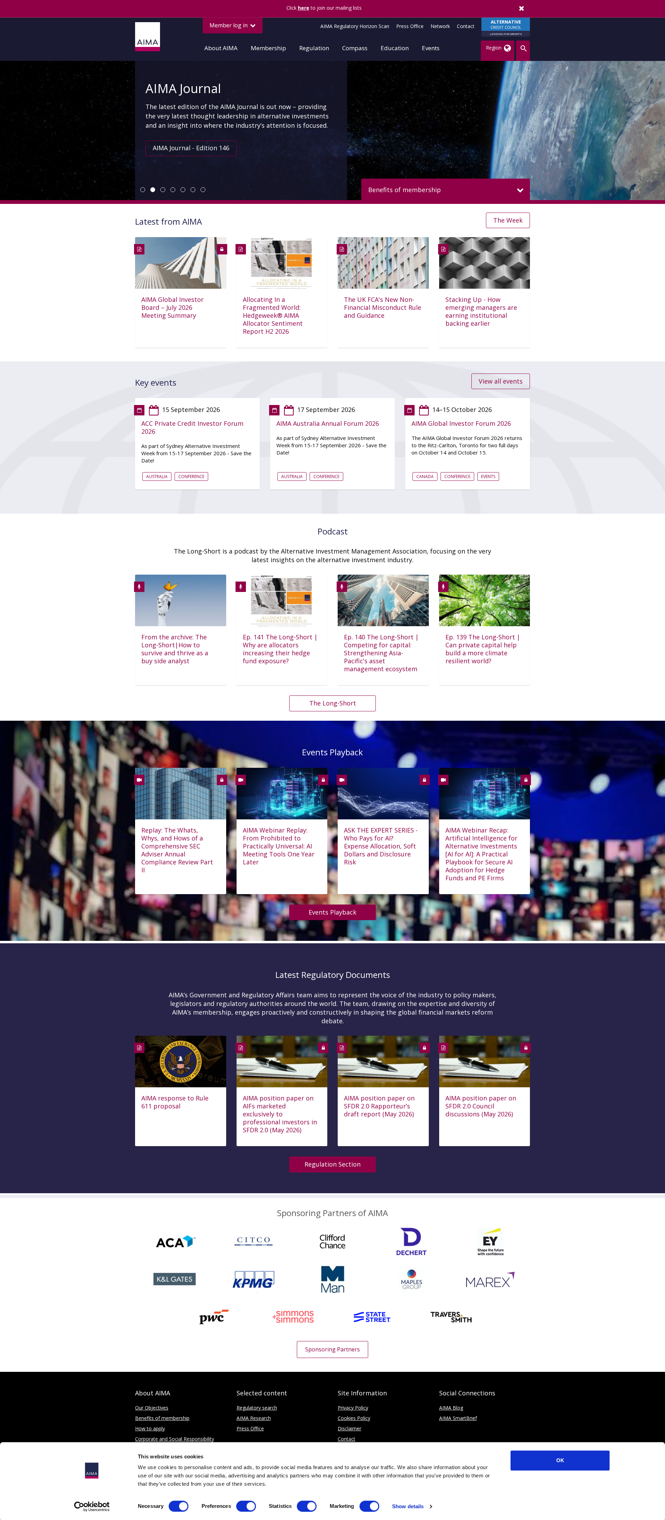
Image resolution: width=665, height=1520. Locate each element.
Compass (354, 48)
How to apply (150, 1428)
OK (560, 1460)
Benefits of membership (162, 1418)
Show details (408, 1506)
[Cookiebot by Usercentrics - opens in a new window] (92, 1506)
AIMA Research (254, 1418)
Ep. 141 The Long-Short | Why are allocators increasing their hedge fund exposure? (280, 649)
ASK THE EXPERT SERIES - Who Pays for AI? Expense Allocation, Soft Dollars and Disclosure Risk (381, 846)
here (303, 8)
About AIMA (221, 48)
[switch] (246, 1506)
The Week (508, 220)
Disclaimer (349, 1428)
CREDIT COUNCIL (506, 27)
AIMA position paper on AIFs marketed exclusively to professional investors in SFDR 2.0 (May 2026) (280, 1114)
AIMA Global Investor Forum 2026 (461, 424)
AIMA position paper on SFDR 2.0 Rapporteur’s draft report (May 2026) (379, 1106)
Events (431, 48)
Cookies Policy (354, 1418)
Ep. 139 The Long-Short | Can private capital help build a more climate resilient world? (482, 649)
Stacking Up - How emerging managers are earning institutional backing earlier (481, 311)
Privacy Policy (353, 1407)
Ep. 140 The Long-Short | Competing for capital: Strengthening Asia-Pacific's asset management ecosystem (381, 653)
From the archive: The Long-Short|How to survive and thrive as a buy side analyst (174, 649)
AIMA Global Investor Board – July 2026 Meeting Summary (172, 308)
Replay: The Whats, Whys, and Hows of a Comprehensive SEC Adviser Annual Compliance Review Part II (177, 850)
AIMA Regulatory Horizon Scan (354, 26)
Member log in (229, 25)
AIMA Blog (451, 1407)
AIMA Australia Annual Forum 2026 (327, 424)
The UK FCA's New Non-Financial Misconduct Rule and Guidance (382, 308)
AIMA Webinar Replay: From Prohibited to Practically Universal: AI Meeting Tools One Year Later (278, 846)
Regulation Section (332, 1164)
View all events (501, 381)
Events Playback (332, 912)
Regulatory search (257, 1407)
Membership (268, 48)
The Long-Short (332, 703)
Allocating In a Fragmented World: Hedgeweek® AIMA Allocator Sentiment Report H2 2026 (273, 315)
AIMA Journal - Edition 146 (191, 148)
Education (395, 48)
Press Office (410, 26)
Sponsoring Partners (332, 1349)
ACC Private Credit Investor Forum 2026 (192, 427)
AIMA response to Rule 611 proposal (175, 1102)
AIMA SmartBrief (458, 1418)
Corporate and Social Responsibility (174, 1439)
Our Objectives (151, 1407)
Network (440, 26)
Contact (466, 26)
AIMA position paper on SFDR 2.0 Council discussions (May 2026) (480, 1106)
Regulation (314, 48)
